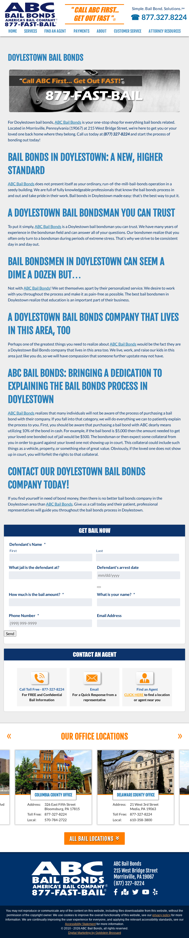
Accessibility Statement (80, 924)
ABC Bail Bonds (68, 122)
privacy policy (161, 915)
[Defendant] (99, 587)
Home (12, 31)
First (13, 551)
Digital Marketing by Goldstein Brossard (94, 933)
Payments (81, 31)
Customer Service (127, 31)
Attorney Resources (165, 31)
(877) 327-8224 (129, 883)
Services (30, 31)
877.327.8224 (158, 17)
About (102, 31)
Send (10, 633)
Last (99, 551)
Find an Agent (55, 31)
